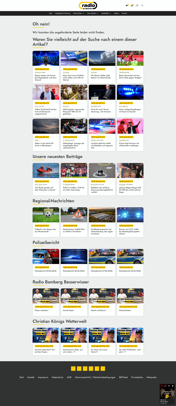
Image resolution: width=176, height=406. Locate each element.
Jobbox (116, 13)
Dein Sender (91, 13)
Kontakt (124, 13)
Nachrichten (77, 13)
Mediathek (105, 13)
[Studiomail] (49, 5)
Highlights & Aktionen (62, 13)
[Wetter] (137, 5)
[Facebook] (38, 5)
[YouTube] (45, 5)
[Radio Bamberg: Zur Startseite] (88, 5)
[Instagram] (42, 5)
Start (50, 13)
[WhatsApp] (34, 5)
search (142, 5)
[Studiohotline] (53, 5)
